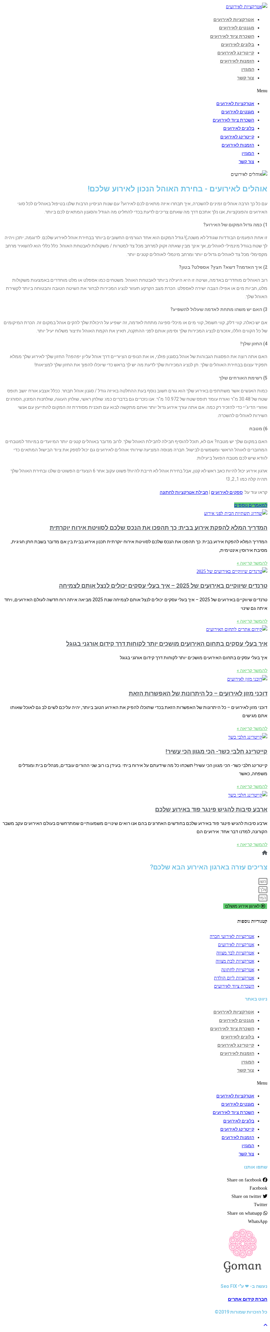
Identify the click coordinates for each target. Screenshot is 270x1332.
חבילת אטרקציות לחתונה (184, 492)
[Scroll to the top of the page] (265, 1325)
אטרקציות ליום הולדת (234, 978)
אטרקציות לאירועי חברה (232, 936)
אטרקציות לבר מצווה (235, 952)
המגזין (247, 69)
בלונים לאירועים (237, 44)
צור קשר (245, 77)
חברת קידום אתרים (247, 1299)
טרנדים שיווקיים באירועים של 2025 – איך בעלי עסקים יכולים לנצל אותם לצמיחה (163, 585)
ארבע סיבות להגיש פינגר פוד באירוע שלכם (211, 809)
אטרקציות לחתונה (237, 969)
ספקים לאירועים (227, 492)
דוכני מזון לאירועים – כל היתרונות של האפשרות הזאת (198, 693)
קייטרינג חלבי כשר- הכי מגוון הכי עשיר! (216, 751)
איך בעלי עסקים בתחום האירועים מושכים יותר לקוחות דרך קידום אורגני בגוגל (166, 643)
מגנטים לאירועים (236, 27)
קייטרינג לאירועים (235, 52)
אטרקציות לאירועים (233, 19)
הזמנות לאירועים (237, 61)
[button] (250, 505)
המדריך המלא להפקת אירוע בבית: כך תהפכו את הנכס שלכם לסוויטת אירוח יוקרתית (158, 527)
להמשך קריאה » (252, 563)
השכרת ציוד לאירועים (232, 36)
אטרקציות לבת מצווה (235, 961)
